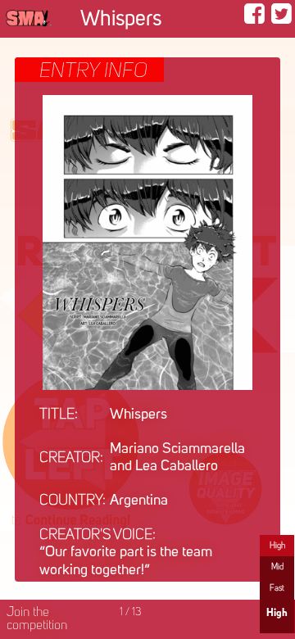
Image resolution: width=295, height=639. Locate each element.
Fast (277, 588)
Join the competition (37, 619)
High (277, 546)
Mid (277, 567)
